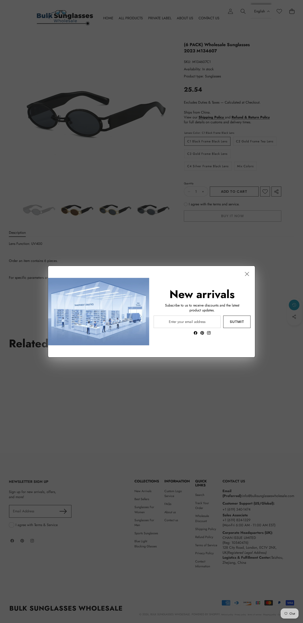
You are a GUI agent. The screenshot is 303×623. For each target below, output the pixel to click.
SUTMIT (237, 321)
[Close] (247, 273)
